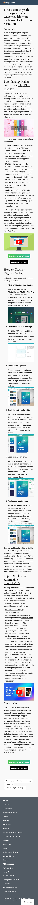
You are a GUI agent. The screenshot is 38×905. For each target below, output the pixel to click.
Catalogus (9, 784)
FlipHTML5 (12, 583)
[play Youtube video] (19, 241)
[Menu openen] (34, 2)
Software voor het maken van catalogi (18, 781)
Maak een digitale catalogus (15, 788)
